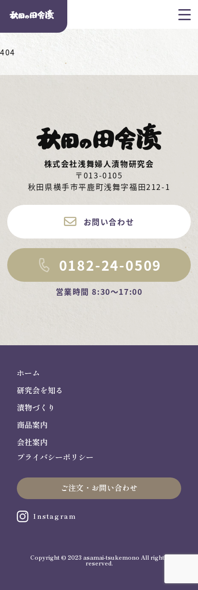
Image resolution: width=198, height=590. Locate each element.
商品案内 (32, 425)
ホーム (28, 373)
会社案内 (32, 442)
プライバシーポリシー (55, 457)
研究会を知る (40, 390)
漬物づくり (36, 408)
